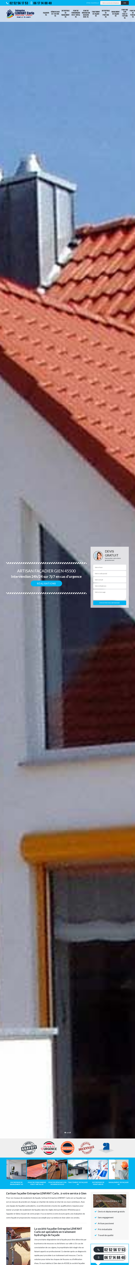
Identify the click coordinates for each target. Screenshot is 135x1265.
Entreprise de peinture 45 (106, 13)
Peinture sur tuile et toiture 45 (125, 14)
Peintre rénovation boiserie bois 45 (86, 13)
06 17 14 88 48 (42, 3)
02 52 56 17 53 (18, 3)
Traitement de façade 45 (96, 14)
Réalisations (46, 583)
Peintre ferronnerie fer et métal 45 (75, 13)
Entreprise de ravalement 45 (65, 13)
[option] (67, 632)
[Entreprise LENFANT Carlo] (21, 14)
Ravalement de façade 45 (116, 14)
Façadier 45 (46, 14)
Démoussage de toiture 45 (55, 14)
